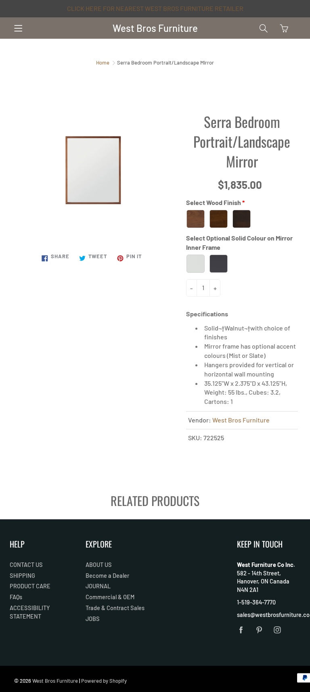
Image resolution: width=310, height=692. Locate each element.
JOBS (93, 618)
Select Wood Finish (213, 202)
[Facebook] (241, 630)
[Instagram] (277, 630)
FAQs (16, 596)
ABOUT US (99, 564)
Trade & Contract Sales (115, 607)
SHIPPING (22, 575)
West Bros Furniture (155, 28)
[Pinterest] (259, 630)
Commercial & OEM (110, 596)
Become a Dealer (107, 575)
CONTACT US (26, 564)
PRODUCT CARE (30, 586)
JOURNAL (98, 586)
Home (102, 62)
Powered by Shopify (104, 680)
